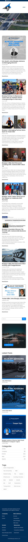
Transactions (16, 518)
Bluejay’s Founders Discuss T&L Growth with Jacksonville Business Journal (14, 230)
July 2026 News (6, 381)
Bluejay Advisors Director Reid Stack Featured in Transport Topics (13, 441)
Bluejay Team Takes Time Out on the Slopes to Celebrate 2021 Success (13, 198)
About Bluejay (16, 520)
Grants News (5, 535)
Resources (17, 525)
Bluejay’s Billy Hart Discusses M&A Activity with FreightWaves (13, 264)
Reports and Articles (18, 527)
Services (15, 516)
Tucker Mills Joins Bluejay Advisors (14, 298)
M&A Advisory (17, 513)
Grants (4, 525)
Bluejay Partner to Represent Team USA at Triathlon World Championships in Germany (12, 97)
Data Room (16, 532)
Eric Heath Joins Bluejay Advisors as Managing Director (13, 62)
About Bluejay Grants (7, 532)
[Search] (24, 319)
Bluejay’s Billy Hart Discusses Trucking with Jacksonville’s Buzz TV (13, 164)
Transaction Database (19, 530)
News (3, 516)
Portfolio (4, 530)
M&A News (15, 522)
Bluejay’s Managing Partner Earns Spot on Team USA (13, 131)
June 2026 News (7, 410)
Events (3, 518)
